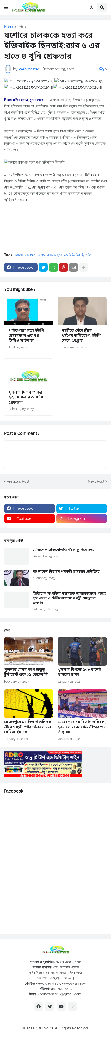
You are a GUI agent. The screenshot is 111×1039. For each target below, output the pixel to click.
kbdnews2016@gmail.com (60, 994)
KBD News (44, 1028)
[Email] (73, 267)
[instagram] (72, 1006)
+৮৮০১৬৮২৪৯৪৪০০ (74, 983)
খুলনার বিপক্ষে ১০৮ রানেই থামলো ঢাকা (79, 673)
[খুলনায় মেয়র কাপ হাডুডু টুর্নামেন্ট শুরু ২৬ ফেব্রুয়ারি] (28, 651)
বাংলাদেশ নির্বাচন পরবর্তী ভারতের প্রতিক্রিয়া (66, 572)
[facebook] (38, 1006)
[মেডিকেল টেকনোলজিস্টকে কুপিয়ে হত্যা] (16, 556)
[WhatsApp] (53, 267)
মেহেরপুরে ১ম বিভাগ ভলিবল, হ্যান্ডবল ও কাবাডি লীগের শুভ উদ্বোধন (82, 727)
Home (9, 26)
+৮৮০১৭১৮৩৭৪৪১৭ (48, 983)
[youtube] (61, 1006)
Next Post (96, 481)
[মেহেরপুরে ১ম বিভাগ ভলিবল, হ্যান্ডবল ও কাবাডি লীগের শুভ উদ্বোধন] (82, 703)
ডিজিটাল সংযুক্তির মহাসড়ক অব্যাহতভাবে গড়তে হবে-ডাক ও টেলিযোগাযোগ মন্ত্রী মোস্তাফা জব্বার (69, 599)
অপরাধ (22, 26)
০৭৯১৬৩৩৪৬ (64, 989)
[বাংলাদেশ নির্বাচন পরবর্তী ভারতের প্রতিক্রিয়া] (16, 578)
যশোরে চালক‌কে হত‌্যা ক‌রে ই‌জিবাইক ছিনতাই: (64, 255)
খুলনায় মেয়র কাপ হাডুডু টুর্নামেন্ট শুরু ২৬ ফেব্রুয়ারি (26, 673)
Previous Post (18, 481)
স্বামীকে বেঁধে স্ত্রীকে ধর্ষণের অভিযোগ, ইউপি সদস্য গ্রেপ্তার (81, 336)
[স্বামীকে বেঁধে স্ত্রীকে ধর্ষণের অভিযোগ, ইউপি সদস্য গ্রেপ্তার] (82, 311)
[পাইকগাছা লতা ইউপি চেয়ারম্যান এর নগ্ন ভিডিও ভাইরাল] (28, 311)
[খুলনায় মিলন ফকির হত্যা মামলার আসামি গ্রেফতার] (28, 373)
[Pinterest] (63, 267)
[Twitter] (43, 267)
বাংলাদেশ (30, 255)
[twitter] (49, 1006)
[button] (6, 7)
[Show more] (83, 267)
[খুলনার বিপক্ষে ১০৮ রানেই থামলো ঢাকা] (82, 651)
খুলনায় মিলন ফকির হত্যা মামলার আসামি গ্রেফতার (26, 397)
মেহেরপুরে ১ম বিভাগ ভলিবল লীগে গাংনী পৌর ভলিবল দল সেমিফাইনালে (27, 727)
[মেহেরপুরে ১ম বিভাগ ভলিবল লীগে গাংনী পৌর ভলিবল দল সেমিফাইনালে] (28, 703)
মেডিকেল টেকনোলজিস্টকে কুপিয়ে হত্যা (64, 550)
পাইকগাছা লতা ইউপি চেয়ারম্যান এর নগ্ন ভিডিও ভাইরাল (26, 336)
